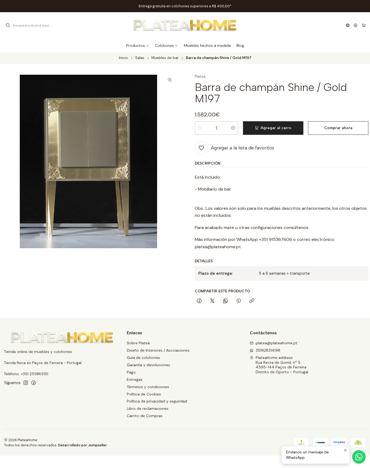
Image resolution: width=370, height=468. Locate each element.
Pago (131, 372)
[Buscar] (7, 25)
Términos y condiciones (148, 386)
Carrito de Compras (145, 415)
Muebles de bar (165, 58)
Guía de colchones (143, 357)
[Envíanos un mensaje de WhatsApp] (359, 457)
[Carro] (364, 25)
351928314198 (268, 350)
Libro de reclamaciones (147, 408)
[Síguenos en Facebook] (33, 382)
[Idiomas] (348, 25)
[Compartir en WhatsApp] (225, 301)
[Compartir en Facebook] (199, 301)
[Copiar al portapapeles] (251, 301)
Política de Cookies (144, 394)
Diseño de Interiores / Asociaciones (158, 350)
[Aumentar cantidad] (233, 128)
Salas (139, 58)
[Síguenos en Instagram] (25, 382)
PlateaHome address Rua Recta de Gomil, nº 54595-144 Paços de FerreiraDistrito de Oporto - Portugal (282, 364)
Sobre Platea (138, 343)
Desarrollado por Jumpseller (82, 445)
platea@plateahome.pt (276, 343)
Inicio (123, 58)
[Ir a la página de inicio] (184, 25)
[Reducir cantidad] (199, 128)
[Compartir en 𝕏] (212, 301)
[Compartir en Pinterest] (238, 301)
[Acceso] (355, 25)
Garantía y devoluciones (148, 364)
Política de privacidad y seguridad (157, 401)
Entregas (134, 379)
